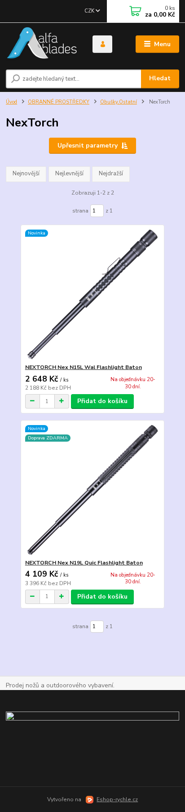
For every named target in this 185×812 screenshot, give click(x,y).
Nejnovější (26, 173)
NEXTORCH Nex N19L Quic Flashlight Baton (84, 562)
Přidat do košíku (102, 401)
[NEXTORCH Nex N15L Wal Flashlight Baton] (92, 294)
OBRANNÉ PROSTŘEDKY (58, 102)
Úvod (11, 102)
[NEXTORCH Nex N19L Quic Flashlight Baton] (92, 490)
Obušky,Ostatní (118, 102)
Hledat (160, 78)
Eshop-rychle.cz (117, 799)
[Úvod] (42, 44)
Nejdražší (111, 173)
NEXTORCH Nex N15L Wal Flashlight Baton (83, 367)
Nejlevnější (69, 173)
